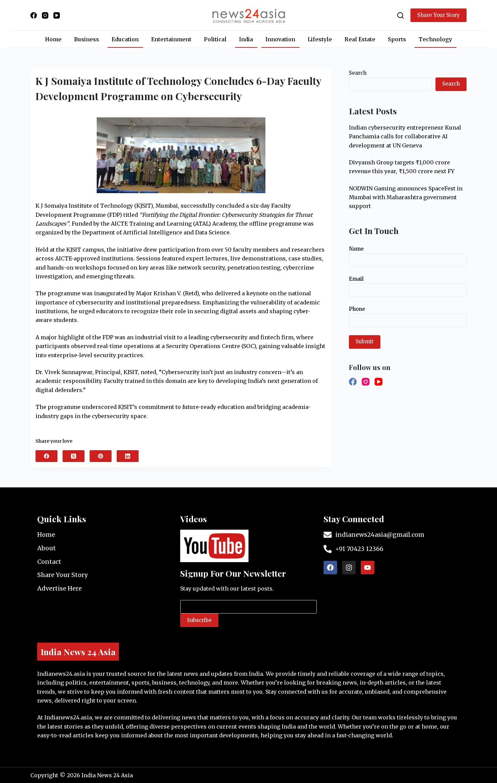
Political (215, 39)
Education (125, 39)
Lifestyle (320, 39)
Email (356, 279)
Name (356, 249)
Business (86, 39)
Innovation (280, 39)
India (246, 39)
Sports (397, 39)
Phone (357, 309)
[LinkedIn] (128, 456)
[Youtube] (367, 567)
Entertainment (171, 39)
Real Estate (360, 39)
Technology (435, 39)
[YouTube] (56, 15)
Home (53, 39)
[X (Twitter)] (74, 456)
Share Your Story (438, 15)
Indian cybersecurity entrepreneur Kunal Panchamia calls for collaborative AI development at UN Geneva (405, 136)
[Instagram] (45, 15)
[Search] (400, 15)
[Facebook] (33, 15)
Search (357, 73)
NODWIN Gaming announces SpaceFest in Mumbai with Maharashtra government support (406, 197)
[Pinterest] (101, 456)
